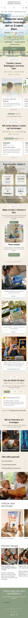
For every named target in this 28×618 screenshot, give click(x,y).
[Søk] (4, 7)
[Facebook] (11, 615)
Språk (14, 391)
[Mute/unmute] (14, 432)
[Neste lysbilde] (26, 2)
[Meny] (1, 7)
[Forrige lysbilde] (1, 2)
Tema (7, 391)
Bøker (6, 11)
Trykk (21, 391)
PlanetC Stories (12, 608)
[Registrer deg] (24, 602)
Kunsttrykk (10, 11)
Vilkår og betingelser (14, 611)
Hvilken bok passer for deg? (20, 11)
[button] (12, 109)
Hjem (2, 11)
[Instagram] (14, 615)
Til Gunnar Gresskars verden (14, 369)
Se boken (14, 296)
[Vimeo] (16, 615)
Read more (5, 154)
